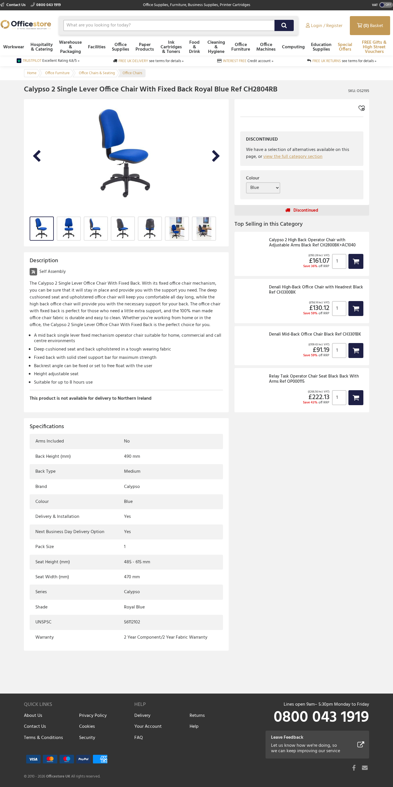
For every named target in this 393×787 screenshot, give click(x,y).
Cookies (87, 726)
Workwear (13, 47)
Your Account (148, 726)
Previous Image (36, 156)
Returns (197, 715)
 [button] (356, 256)
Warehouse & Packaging (70, 47)
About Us (33, 715)
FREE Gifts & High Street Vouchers (374, 47)
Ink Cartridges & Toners (171, 47)
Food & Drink (194, 47)
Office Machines (266, 47)
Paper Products (145, 47)
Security (87, 738)
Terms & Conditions (43, 738)
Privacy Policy (93, 715)
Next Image (216, 156)
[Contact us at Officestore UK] (364, 767)
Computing (293, 47)
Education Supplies (321, 47)
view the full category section (293, 156)
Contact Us (15, 5)
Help (194, 726)
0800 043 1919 (48, 5)
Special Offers (345, 47)
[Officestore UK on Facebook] (354, 767)
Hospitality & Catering (41, 47)
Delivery (142, 715)
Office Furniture (240, 47)
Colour (252, 178)
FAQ (138, 738)
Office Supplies (120, 47)
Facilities (97, 47)
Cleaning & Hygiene (216, 47)
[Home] (26, 24)
